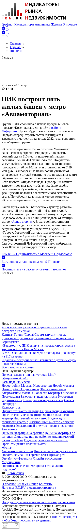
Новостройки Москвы (17, 385)
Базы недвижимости (16, 382)
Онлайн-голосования (47, 458)
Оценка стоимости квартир (21, 411)
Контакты (45, 484)
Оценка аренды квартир (57, 411)
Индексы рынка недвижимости (46, 440)
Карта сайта (15, 473)
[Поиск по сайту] (7, 28)
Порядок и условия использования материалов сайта (38, 502)
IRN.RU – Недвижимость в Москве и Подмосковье (37, 254)
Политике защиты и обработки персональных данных (39, 518)
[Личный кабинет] (4, 28)
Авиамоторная (22, 221)
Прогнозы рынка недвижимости (24, 444)
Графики (8, 24)
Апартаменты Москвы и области (24, 393)
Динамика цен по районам (32, 436)
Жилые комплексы (53, 389)
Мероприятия (11, 462)
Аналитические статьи (17, 451)
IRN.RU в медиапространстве (35, 487)
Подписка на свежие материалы (24, 465)
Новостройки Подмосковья (20, 389)
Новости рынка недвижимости (55, 451)
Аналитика (43, 24)
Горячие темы (38, 455)
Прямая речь (57, 455)
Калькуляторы (24, 24)
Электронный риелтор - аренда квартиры (44, 425)
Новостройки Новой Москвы (53, 385)
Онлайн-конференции (17, 458)
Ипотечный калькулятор (30, 418)
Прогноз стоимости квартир (21, 414)
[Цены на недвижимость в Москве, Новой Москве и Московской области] (34, 20)
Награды (8, 487)
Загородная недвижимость (39, 396)
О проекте (70, 24)
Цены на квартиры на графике (23, 433)
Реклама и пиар (27, 484)
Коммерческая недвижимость (43, 400)
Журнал (57, 24)
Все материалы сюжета (18, 367)
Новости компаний (15, 455)
